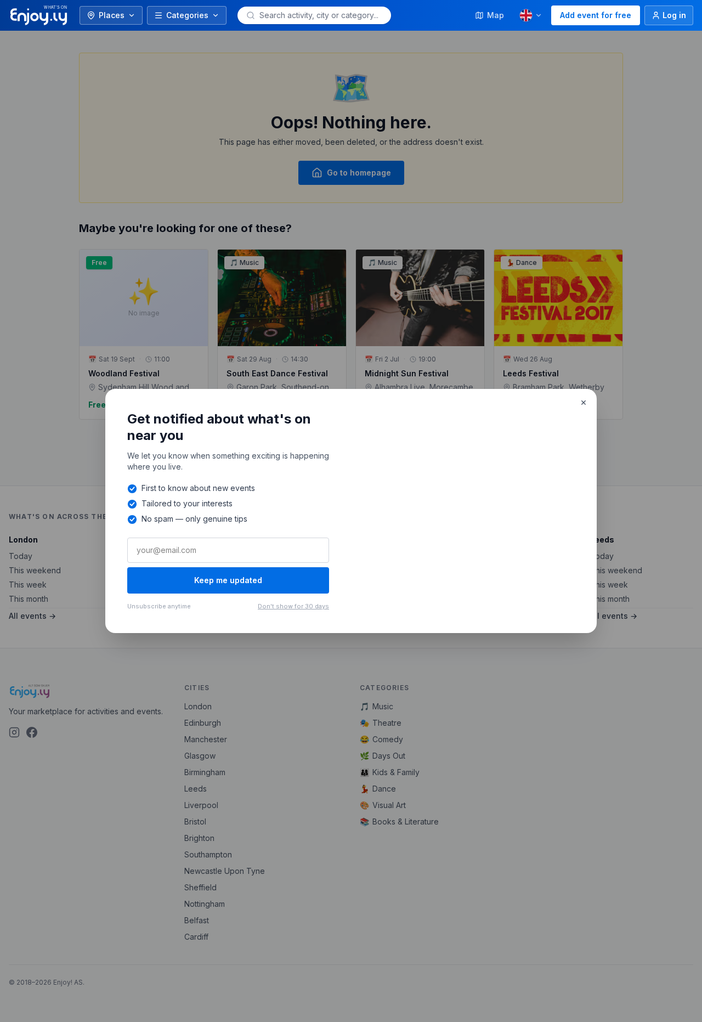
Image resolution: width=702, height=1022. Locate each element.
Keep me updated (228, 580)
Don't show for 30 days (293, 606)
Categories (187, 15)
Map (495, 15)
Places (111, 15)
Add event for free (595, 15)
